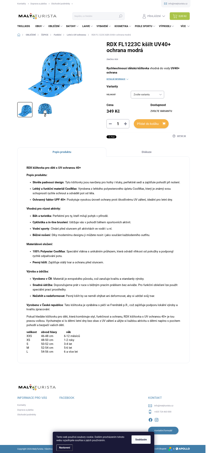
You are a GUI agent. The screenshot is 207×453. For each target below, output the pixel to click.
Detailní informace (116, 79)
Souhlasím (141, 439)
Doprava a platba (38, 3)
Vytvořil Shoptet (158, 449)
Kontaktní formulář (163, 430)
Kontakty (21, 3)
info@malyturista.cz (163, 405)
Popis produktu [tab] (62, 152)
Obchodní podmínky (60, 3)
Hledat (121, 16)
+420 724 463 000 (162, 411)
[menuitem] (24, 26)
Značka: (112, 59)
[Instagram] (156, 419)
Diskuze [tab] (147, 152)
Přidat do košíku (148, 124)
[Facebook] (150, 419)
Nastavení (64, 447)
